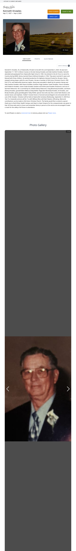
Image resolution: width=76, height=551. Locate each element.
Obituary (26, 59)
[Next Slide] (68, 389)
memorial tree (25, 113)
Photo (37, 59)
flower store (52, 113)
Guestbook (48, 59)
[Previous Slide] (8, 389)
